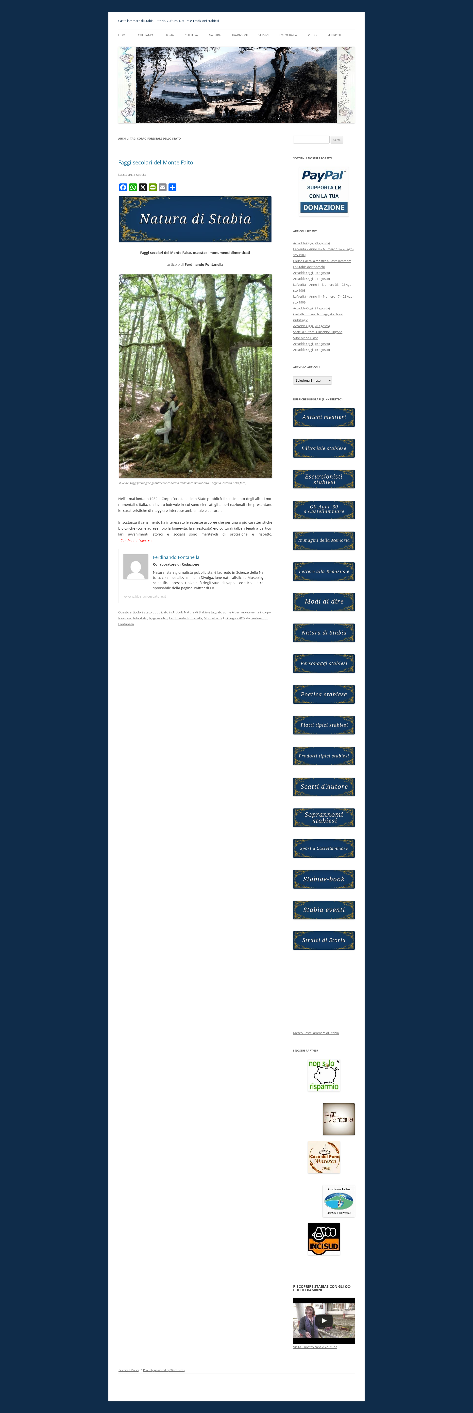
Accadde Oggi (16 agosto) (311, 343)
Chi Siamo (145, 35)
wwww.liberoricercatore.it (144, 596)
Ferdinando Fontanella (185, 618)
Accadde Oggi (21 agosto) (311, 308)
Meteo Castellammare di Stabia (316, 1033)
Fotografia (288, 35)
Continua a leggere (137, 540)
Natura (215, 35)
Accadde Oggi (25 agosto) (311, 272)
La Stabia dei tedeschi (309, 267)
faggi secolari (158, 618)
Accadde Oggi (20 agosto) (311, 326)
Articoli (177, 612)
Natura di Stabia (196, 612)
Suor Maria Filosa (305, 338)
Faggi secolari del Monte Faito (155, 162)
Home (122, 35)
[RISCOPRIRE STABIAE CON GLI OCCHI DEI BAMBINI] (324, 1321)
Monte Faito (213, 618)
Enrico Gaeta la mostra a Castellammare (322, 261)
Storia (169, 35)
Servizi (263, 35)
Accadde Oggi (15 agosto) (311, 349)
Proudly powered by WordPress (164, 1370)
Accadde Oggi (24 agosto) (311, 278)
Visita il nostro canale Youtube (315, 1347)
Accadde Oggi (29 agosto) (311, 243)
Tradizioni (240, 35)
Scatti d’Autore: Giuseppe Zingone (317, 332)
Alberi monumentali (246, 612)
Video (312, 35)
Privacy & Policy (128, 1370)
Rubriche (334, 35)
